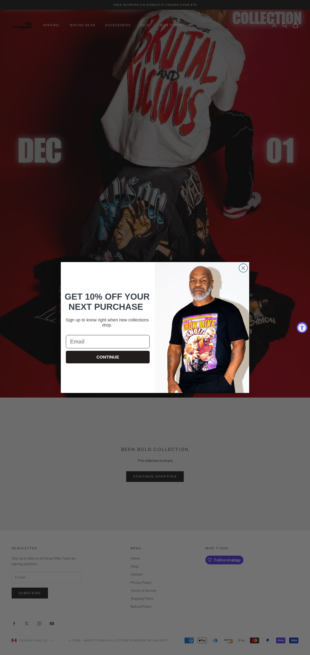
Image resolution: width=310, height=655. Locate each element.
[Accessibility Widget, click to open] (302, 327)
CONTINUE (107, 357)
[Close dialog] (243, 268)
